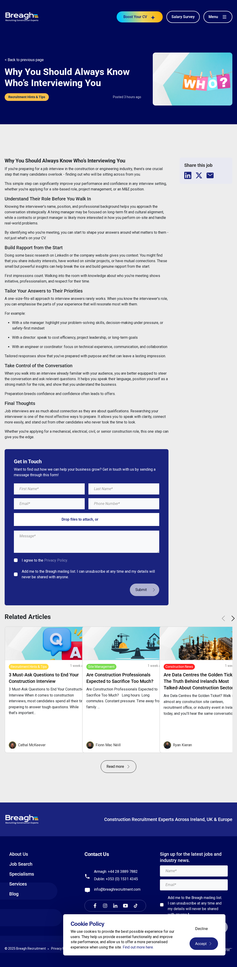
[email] (210, 175)
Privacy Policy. (56, 560)
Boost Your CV (135, 17)
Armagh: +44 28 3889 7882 (116, 871)
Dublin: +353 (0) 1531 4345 (116, 879)
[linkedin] (188, 175)
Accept (200, 943)
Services (18, 884)
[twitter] (199, 175)
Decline (201, 928)
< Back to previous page (24, 60)
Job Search (20, 864)
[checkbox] (16, 560)
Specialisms (21, 874)
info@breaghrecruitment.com (117, 889)
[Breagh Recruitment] (22, 16)
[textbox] (49, 488)
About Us (18, 854)
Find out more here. (138, 947)
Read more (115, 766)
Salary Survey (183, 17)
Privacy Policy (61, 948)
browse (105, 519)
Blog (14, 894)
